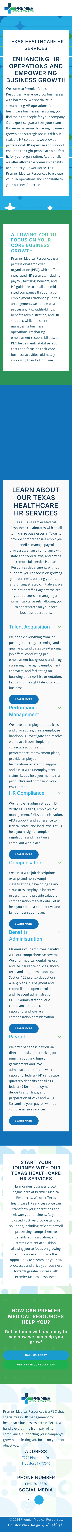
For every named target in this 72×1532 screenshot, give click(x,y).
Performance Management (24, 711)
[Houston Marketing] (54, 1525)
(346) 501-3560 (36, 1484)
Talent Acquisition (29, 627)
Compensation (25, 863)
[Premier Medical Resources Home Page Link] (36, 1398)
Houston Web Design (24, 1525)
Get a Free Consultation (36, 1364)
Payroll (17, 1037)
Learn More (24, 699)
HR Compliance (26, 793)
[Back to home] (19, 8)
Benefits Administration (25, 935)
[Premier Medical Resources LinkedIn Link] (39, 1500)
